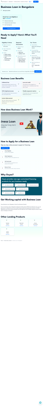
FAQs (33, 71)
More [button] (26, 1)
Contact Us (23, 1)
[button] (30, 1)
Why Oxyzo (30, 71)
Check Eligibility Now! (11, 28)
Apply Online (38, 71)
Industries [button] (10, 1)
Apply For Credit (5, 148)
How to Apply (25, 71)
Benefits (10, 71)
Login (35, 1)
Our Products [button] (4, 1)
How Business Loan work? (17, 71)
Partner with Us (17, 1)
